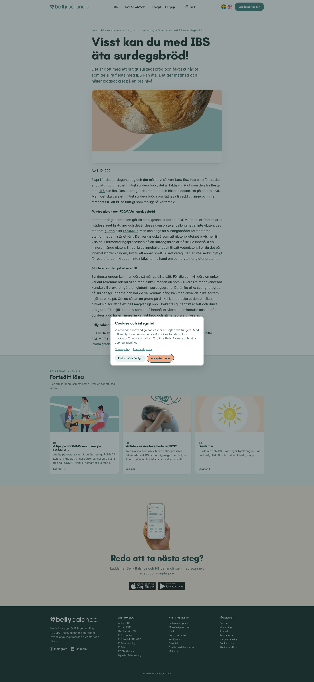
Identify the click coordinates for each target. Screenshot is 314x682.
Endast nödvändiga (130, 358)
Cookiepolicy (122, 349)
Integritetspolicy (142, 349)
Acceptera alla (160, 358)
